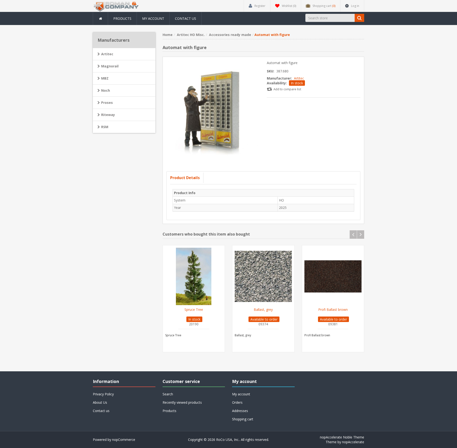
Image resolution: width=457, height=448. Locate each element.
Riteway (108, 114)
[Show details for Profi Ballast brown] (333, 276)
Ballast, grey (263, 309)
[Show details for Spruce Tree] (194, 276)
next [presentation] (360, 234)
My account (153, 18)
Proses (107, 102)
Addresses (240, 410)
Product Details (185, 177)
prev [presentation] (353, 234)
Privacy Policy (103, 394)
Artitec (299, 78)
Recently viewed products (182, 402)
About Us (100, 402)
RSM (104, 127)
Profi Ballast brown (333, 309)
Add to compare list (287, 89)
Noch (105, 90)
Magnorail (110, 66)
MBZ (105, 78)
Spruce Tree (193, 309)
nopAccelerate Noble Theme (342, 437)
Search (168, 394)
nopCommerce (123, 439)
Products (122, 18)
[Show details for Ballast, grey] (263, 276)
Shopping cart (242, 419)
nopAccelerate (353, 442)
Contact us (185, 18)
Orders (237, 402)
